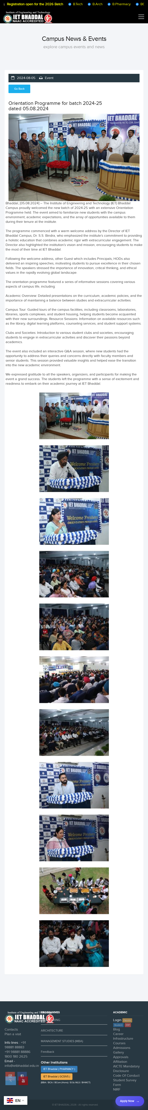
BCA (124, 4)
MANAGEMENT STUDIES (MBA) (62, 1041)
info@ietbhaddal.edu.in (22, 1066)
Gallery (118, 1052)
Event (48, 78)
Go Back (19, 88)
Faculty (127, 1020)
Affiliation (120, 1062)
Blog (116, 1029)
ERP (128, 1025)
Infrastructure (123, 1039)
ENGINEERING (50, 1020)
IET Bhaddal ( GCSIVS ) (56, 1076)
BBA (141, 4)
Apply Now (127, 1101)
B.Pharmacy (102, 4)
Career (118, 1034)
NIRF (116, 1089)
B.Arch (78, 4)
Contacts (11, 1030)
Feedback (47, 1052)
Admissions (121, 1048)
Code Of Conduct (126, 1076)
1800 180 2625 (16, 1056)
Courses (119, 1043)
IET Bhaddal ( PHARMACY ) (59, 1069)
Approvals (120, 1057)
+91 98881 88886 (17, 1052)
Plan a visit (13, 1034)
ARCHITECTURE (52, 1031)
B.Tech (58, 4)
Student (118, 1025)
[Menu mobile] (141, 17)
